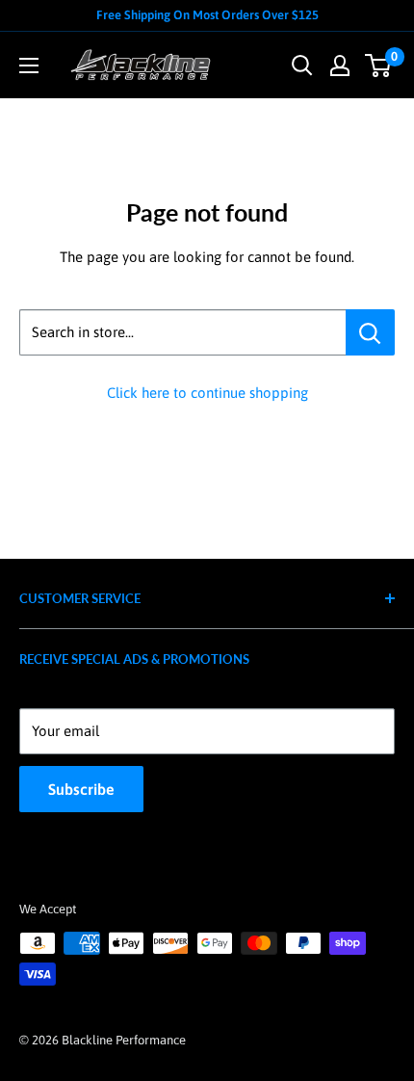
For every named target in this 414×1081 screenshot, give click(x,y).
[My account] (339, 65)
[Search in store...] (370, 332)
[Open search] (302, 65)
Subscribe (81, 789)
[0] (379, 65)
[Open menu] (29, 65)
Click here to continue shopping (207, 392)
